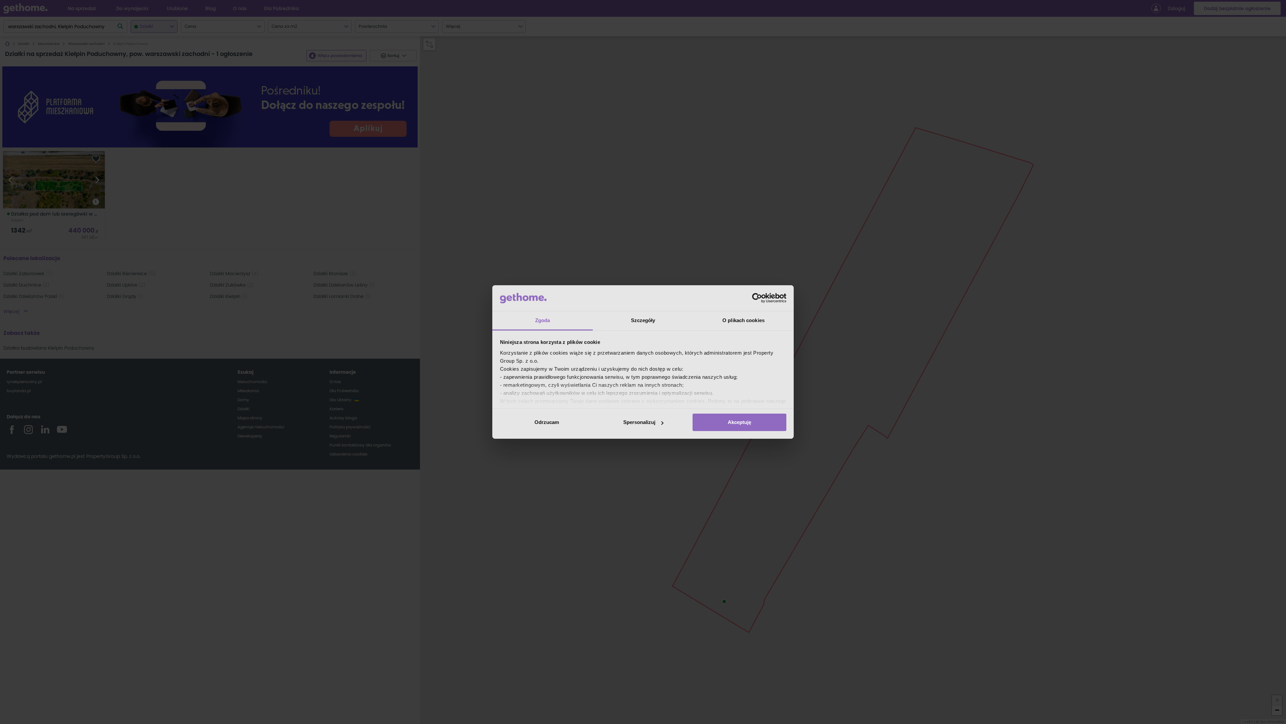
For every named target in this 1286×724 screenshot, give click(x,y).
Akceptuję (739, 422)
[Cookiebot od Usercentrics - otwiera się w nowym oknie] (757, 298)
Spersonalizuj (639, 422)
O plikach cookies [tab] (743, 320)
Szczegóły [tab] (643, 320)
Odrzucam (546, 422)
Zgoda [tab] (542, 320)
